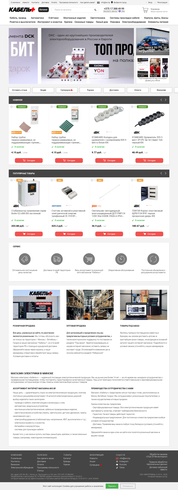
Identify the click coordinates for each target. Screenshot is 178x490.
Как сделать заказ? (87, 2)
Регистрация (162, 2)
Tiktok (122, 467)
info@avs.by (125, 458)
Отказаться (128, 486)
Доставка (45, 2)
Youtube (123, 464)
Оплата (54, 2)
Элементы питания (158, 22)
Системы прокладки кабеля (124, 18)
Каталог (67, 458)
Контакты (35, 2)
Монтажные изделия (74, 18)
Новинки (17, 100)
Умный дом (102, 22)
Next (166, 100)
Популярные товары (24, 173)
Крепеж (68, 22)
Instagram (123, 461)
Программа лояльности (68, 2)
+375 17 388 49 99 (114, 8)
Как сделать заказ (45, 458)
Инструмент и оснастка (50, 22)
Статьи (40, 471)
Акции (92, 461)
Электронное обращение (22, 467)
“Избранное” (97, 353)
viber (123, 11)
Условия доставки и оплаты (26, 356)
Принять (112, 486)
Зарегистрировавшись (96, 343)
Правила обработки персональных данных (157, 463)
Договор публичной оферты (158, 468)
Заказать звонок (110, 11)
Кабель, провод (18, 18)
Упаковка (115, 22)
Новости (26, 2)
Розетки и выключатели (22, 22)
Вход (150, 2)
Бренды (67, 461)
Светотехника (97, 18)
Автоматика (37, 18)
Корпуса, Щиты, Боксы (156, 18)
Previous (161, 100)
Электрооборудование (134, 22)
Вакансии (15, 464)
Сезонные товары (84, 22)
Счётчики (54, 18)
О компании (15, 2)
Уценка (66, 464)
